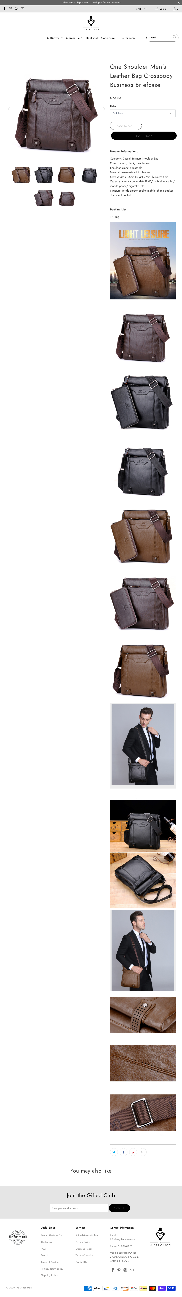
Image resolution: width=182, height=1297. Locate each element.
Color (113, 106)
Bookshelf (92, 38)
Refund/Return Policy (87, 1235)
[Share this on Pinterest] (133, 1152)
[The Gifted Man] (91, 24)
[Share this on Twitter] (114, 1152)
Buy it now (144, 136)
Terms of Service (49, 1262)
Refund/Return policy (52, 1268)
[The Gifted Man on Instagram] (16, 9)
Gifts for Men (126, 38)
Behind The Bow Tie (51, 1235)
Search (44, 1255)
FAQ (43, 1249)
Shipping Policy (49, 1275)
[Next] (104, 109)
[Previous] (9, 109)
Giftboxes (53, 38)
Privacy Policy (83, 1242)
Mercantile (73, 38)
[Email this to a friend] (143, 1152)
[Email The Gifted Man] (22, 9)
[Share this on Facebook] (123, 1152)
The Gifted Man (23, 1287)
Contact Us (81, 1262)
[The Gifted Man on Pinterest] (10, 9)
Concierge (108, 38)
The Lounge (47, 1242)
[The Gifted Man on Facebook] (4, 9)
